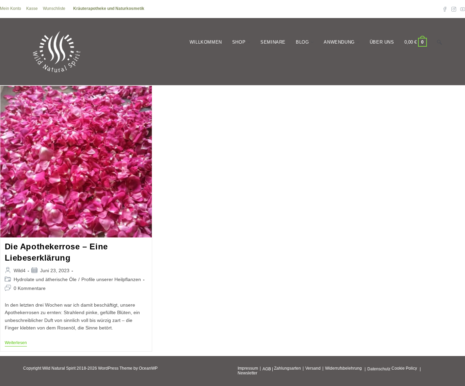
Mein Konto (10, 8)
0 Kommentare (30, 288)
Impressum (248, 368)
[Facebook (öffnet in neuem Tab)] (444, 8)
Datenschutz (378, 369)
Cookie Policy (404, 368)
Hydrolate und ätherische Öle (45, 279)
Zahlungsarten (287, 368)
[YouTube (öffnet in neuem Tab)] (461, 8)
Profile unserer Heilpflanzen (111, 279)
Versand (313, 368)
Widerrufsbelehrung (343, 368)
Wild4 (20, 270)
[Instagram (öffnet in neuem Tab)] (453, 8)
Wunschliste (54, 8)
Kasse (32, 8)
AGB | (267, 369)
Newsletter (247, 373)
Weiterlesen (16, 343)
